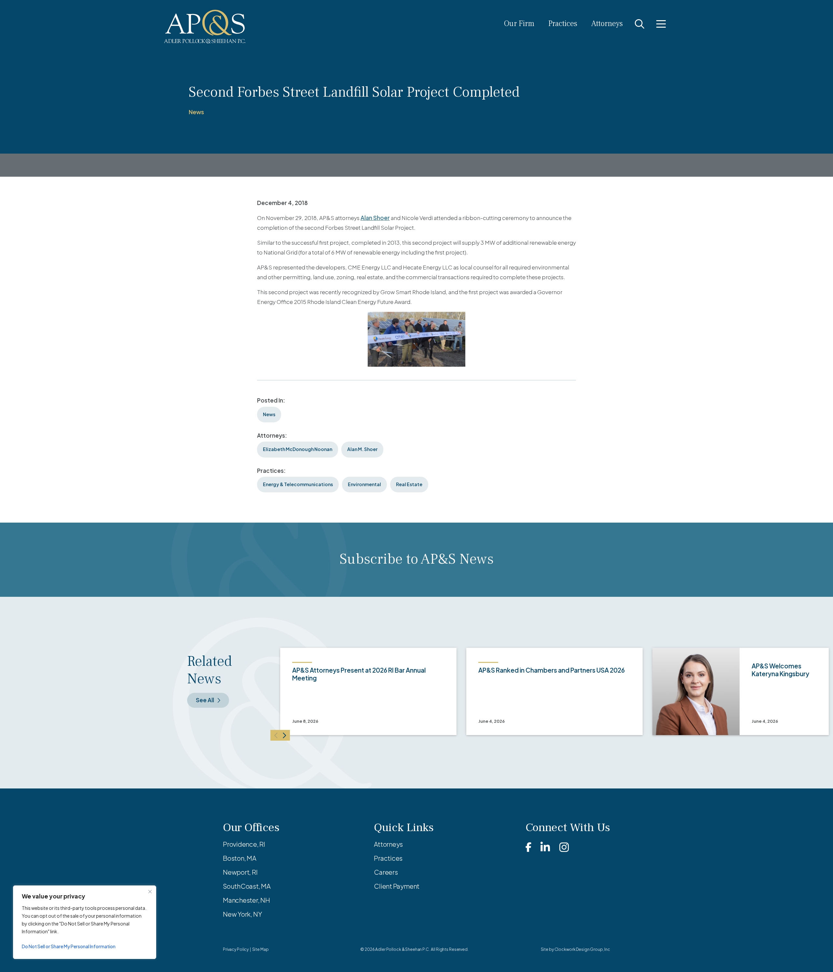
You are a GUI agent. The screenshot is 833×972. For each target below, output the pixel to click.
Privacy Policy (236, 949)
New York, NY (242, 914)
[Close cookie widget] (150, 891)
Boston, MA (239, 858)
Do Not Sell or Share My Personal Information (69, 946)
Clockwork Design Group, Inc (582, 949)
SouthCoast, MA (247, 886)
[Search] (639, 24)
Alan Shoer (375, 217)
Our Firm (519, 24)
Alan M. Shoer (362, 449)
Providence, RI (244, 844)
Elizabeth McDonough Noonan (297, 449)
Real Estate (409, 484)
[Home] (205, 27)
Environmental (364, 484)
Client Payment (396, 886)
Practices (562, 24)
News (196, 112)
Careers (386, 872)
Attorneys (607, 24)
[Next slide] (285, 735)
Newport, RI (240, 872)
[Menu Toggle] (661, 24)
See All (205, 700)
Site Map (260, 949)
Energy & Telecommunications (298, 484)
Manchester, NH (246, 900)
